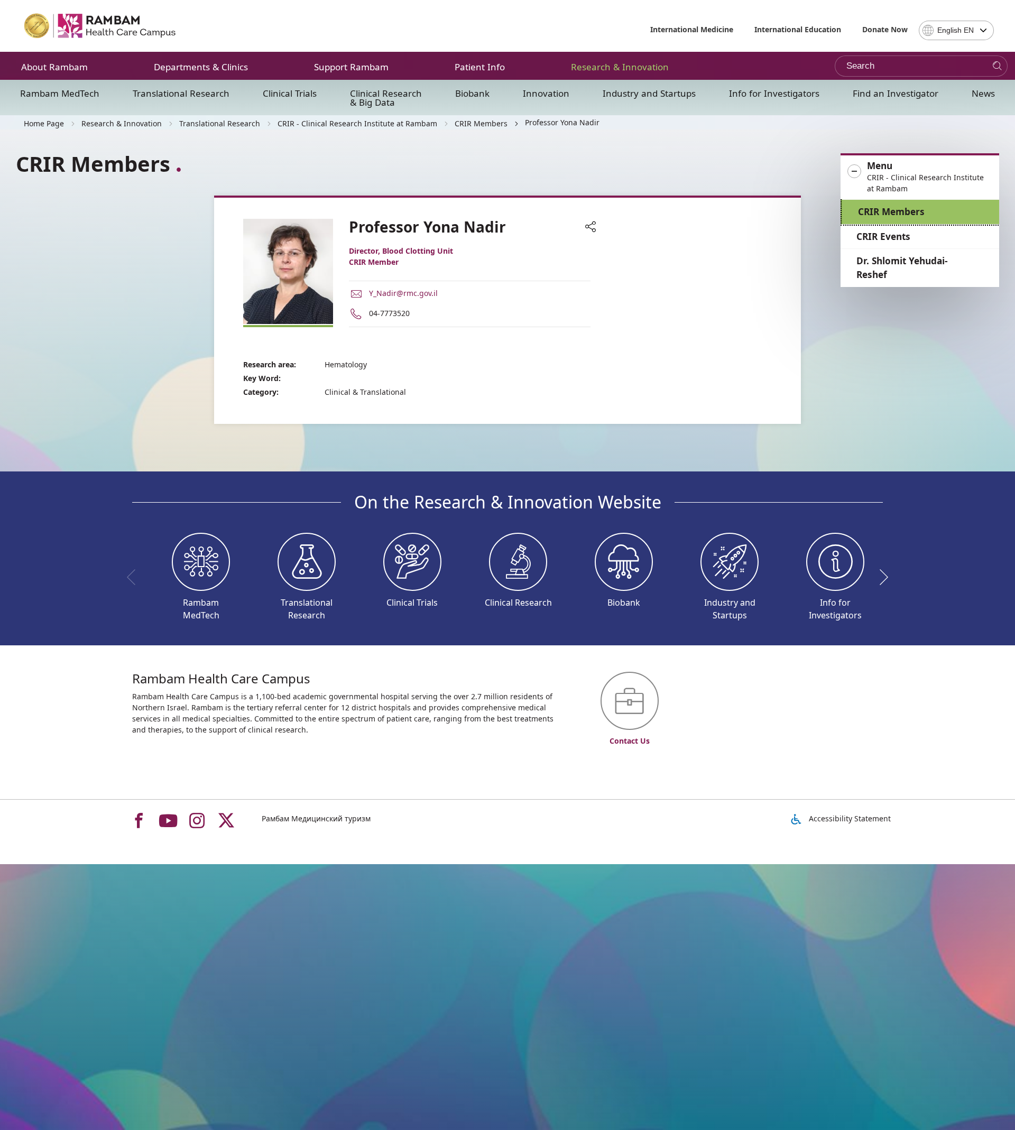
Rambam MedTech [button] (59, 93)
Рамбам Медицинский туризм (316, 818)
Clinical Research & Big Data (386, 97)
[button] (920, 177)
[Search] (997, 66)
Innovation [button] (546, 93)
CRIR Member (374, 262)
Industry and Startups (649, 93)
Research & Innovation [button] (620, 67)
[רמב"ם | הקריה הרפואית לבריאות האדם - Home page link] (100, 26)
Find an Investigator (895, 93)
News (983, 93)
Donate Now (885, 29)
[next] (880, 577)
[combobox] (956, 30)
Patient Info (480, 67)
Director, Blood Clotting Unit (401, 251)
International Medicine (691, 29)
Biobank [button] (472, 93)
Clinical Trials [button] (290, 93)
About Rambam (54, 67)
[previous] (135, 577)
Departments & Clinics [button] (201, 67)
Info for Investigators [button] (774, 93)
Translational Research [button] (181, 93)
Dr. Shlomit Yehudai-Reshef (902, 268)
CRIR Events (883, 236)
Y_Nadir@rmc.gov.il (403, 293)
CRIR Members (891, 212)
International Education (797, 29)
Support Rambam (351, 67)
